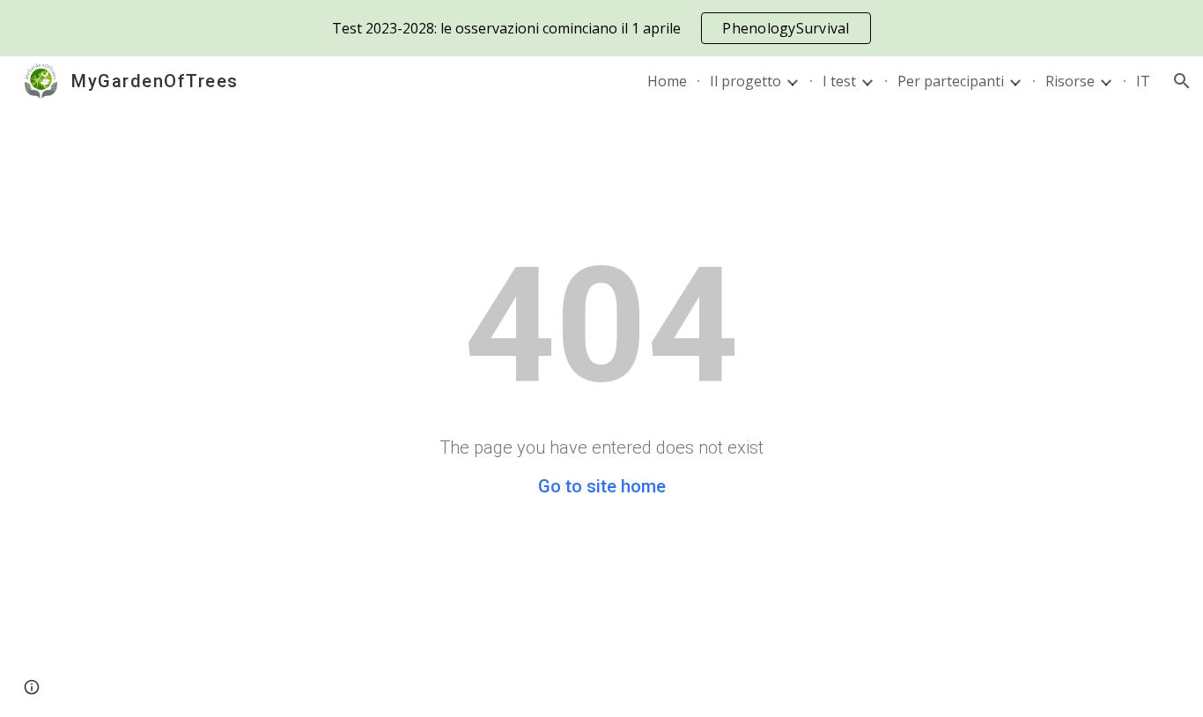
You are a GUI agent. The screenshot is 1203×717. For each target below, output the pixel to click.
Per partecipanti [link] (950, 81)
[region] (601, 28)
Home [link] (667, 81)
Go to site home (602, 486)
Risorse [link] (1070, 81)
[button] (1182, 81)
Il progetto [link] (745, 81)
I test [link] (839, 81)
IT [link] (1143, 81)
